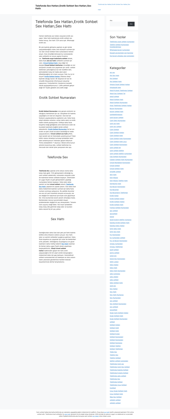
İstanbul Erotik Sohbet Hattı (119, 223)
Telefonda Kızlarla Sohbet (119, 373)
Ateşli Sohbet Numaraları (119, 102)
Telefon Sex (114, 355)
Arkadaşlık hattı (115, 87)
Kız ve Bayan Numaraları (118, 241)
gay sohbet (114, 211)
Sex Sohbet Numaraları (118, 304)
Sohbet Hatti (114, 328)
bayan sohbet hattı (116, 111)
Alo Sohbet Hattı (116, 81)
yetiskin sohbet (115, 403)
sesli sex (113, 286)
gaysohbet (113, 214)
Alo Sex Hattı (114, 75)
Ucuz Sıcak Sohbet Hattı (118, 391)
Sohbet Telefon (115, 346)
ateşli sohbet (114, 96)
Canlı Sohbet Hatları (117, 133)
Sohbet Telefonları (116, 349)
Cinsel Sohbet (115, 166)
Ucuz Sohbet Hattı (116, 394)
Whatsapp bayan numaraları (120, 50)
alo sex (112, 72)
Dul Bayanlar (114, 190)
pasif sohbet (114, 250)
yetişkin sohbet (115, 400)
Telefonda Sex (115, 379)
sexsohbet (113, 310)
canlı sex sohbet (115, 127)
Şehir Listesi (114, 262)
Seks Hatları (114, 265)
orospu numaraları (116, 244)
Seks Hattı (113, 268)
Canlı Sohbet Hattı (116, 136)
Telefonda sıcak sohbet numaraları (122, 42)
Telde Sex (113, 352)
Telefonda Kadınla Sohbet (119, 370)
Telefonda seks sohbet (118, 376)
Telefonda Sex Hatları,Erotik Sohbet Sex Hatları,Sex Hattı (114, 7)
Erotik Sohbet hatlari (117, 199)
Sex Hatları (114, 289)
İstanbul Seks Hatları (117, 226)
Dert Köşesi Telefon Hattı (119, 181)
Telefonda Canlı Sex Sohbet (120, 367)
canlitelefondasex (116, 114)
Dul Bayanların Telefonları (119, 193)
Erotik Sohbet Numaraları (57, 129)
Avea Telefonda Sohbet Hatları (121, 105)
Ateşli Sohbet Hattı (116, 99)
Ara (111, 20)
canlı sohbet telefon (117, 151)
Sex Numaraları (115, 298)
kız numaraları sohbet (117, 238)
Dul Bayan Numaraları (117, 187)
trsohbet (113, 388)
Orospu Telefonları (116, 247)
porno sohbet (114, 253)
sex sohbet (114, 301)
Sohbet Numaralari (116, 337)
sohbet (112, 322)
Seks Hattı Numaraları (117, 271)
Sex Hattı (65, 244)
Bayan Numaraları (116, 108)
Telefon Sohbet (115, 358)
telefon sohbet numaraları (119, 361)
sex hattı (106, 412)
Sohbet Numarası (116, 343)
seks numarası (115, 274)
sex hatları (95, 416)
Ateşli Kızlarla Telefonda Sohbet (121, 90)
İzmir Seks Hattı (115, 229)
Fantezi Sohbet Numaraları (119, 208)
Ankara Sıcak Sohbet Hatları (120, 84)
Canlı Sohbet (114, 130)
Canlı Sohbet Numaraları (118, 145)
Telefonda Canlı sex (117, 364)
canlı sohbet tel (115, 148)
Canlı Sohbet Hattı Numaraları (120, 139)
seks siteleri (114, 277)
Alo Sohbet (114, 78)
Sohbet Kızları (115, 334)
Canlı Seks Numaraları (117, 120)
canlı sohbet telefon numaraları (121, 154)
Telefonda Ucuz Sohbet (118, 385)
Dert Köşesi (114, 178)
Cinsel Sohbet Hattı (50, 63)
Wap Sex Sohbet (116, 397)
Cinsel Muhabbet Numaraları (120, 163)
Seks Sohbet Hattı (116, 283)
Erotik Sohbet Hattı (116, 205)
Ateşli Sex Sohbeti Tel (117, 93)
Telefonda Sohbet (116, 382)
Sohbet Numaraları (116, 340)
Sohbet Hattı (114, 331)
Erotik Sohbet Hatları (52, 76)
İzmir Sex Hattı (115, 232)
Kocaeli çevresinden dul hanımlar (121, 53)
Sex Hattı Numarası (117, 295)
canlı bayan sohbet (116, 117)
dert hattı (113, 175)
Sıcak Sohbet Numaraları (118, 319)
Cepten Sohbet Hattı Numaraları (121, 160)
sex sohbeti (114, 307)
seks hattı (67, 414)
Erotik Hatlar (114, 196)
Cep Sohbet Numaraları (118, 157)
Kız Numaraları (115, 235)
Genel (112, 217)
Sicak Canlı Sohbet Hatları (119, 313)
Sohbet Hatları (115, 325)
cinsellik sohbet (115, 172)
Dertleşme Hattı (115, 184)
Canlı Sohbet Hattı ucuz (118, 142)
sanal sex (113, 256)
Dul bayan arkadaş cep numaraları (122, 56)
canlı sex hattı (115, 123)
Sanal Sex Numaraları (117, 259)
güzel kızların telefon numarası (120, 220)
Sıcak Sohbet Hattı (116, 316)
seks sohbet (114, 280)
